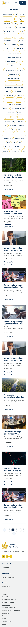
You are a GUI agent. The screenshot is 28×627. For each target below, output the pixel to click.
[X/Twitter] (10, 556)
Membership (6, 587)
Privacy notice (6, 605)
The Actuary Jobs (6, 621)
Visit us (4, 624)
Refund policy (5, 613)
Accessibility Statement (8, 607)
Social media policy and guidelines (11, 610)
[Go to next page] (14, 533)
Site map (4, 594)
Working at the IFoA (8, 577)
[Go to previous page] (4, 530)
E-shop (4, 618)
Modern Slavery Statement (9, 599)
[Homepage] (6, 3)
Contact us (5, 567)
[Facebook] (7, 556)
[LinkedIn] (3, 556)
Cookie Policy (5, 597)
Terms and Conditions (8, 602)
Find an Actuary (6, 616)
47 (23, 530)
